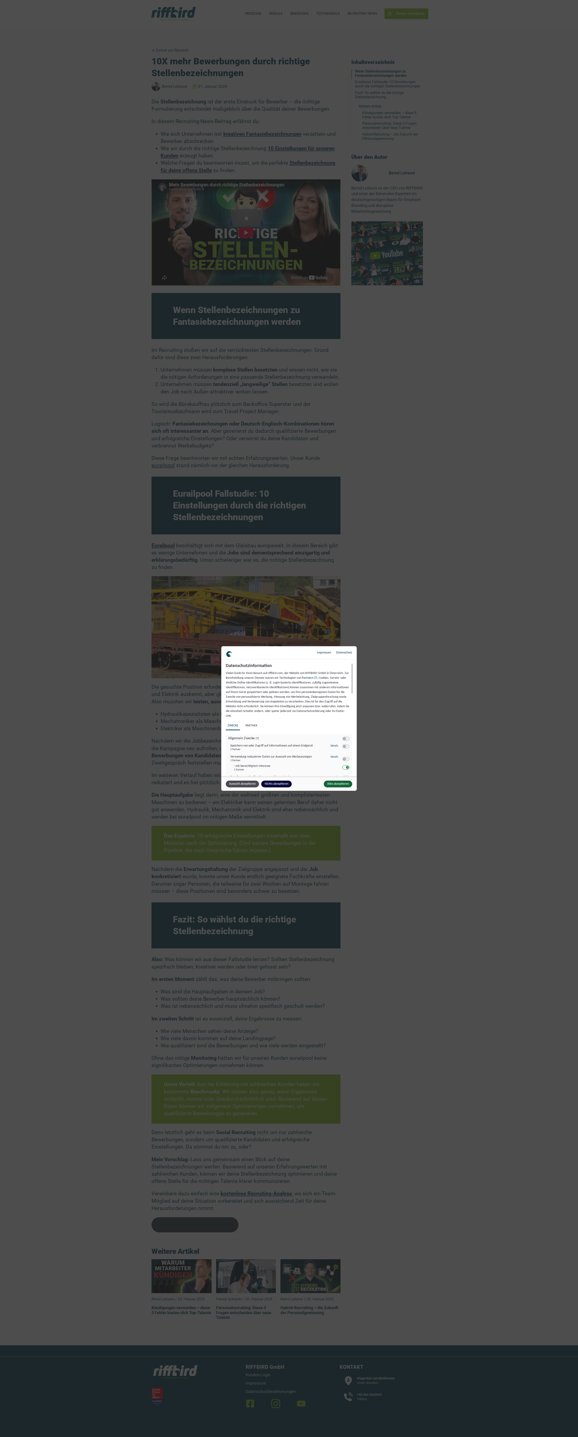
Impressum (324, 652)
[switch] (346, 739)
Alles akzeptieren (338, 784)
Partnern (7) (309, 678)
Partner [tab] (251, 725)
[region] (289, 719)
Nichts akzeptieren (276, 784)
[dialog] (289, 718)
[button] (344, 738)
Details (334, 745)
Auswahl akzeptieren (242, 784)
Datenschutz (344, 652)
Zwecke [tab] (233, 725)
